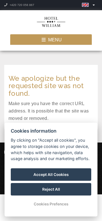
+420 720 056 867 (21, 5)
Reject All (51, 189)
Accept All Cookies (51, 174)
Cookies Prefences (51, 204)
